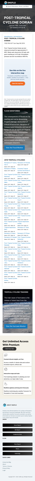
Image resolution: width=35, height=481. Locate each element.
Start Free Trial (9, 349)
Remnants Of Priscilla (24, 163)
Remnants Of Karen (9, 233)
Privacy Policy (6, 468)
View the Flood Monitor (14, 148)
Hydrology (17, 453)
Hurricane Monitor (18, 36)
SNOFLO (11, 2)
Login (4, 470)
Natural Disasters (8, 36)
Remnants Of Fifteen (24, 233)
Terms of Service (7, 466)
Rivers (17, 449)
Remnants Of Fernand (10, 237)
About (4, 464)
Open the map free (17, 83)
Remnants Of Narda (9, 168)
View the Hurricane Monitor (16, 326)
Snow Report (17, 425)
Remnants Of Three (23, 227)
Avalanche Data (17, 434)
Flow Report (17, 444)
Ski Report (17, 430)
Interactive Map (7, 462)
